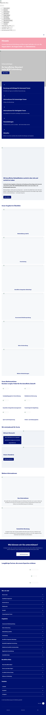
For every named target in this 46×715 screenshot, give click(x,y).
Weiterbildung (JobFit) (7, 631)
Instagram (4, 694)
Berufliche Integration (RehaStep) (9, 639)
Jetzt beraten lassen (24, 554)
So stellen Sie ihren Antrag (7, 672)
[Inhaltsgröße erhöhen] (13, 25)
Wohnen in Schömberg (7, 676)
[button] (43, 35)
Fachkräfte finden (6, 655)
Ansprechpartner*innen (7, 614)
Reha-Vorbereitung (6, 627)
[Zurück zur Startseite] (7, 35)
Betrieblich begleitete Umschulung (9, 643)
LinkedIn (4, 686)
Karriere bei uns (5, 602)
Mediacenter (5, 606)
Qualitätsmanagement (7, 598)
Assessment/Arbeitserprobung (8, 623)
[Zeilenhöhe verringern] (9, 28)
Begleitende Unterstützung (8, 651)
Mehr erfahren (5, 72)
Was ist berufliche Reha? (7, 664)
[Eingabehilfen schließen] (3, 5)
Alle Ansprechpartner (8, 459)
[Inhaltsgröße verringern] (12, 25)
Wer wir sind (4, 594)
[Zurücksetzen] (1, 5)
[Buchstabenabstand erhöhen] (14, 30)
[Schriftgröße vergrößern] (12, 27)
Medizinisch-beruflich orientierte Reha (10, 647)
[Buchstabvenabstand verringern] (13, 30)
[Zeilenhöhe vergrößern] (11, 28)
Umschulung (5, 635)
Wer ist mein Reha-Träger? (7, 668)
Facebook (4, 690)
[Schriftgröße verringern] (10, 27)
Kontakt (4, 610)
